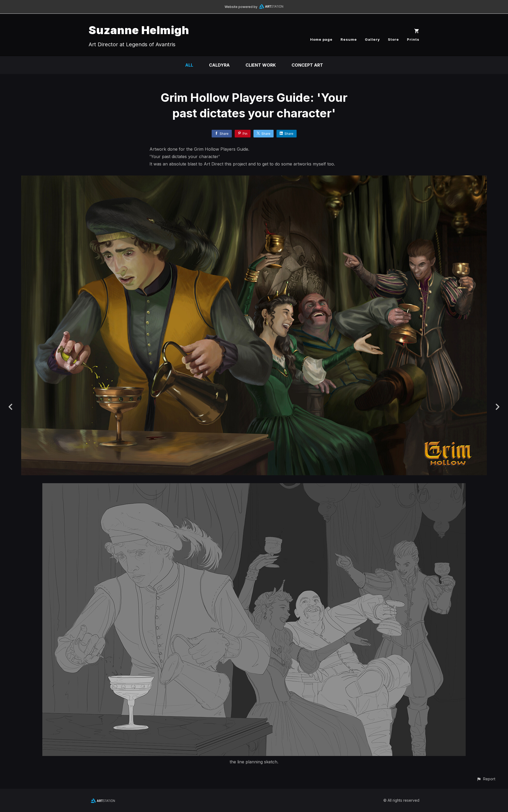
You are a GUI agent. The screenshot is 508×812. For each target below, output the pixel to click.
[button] (485, 778)
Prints (413, 39)
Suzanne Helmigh (139, 30)
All (189, 65)
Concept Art (307, 65)
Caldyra (219, 65)
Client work (261, 65)
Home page (321, 39)
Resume (349, 39)
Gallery (372, 39)
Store (393, 39)
